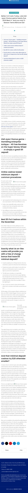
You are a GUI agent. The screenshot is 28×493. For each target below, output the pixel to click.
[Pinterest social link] (10, 443)
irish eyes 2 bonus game (7, 126)
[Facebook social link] (2, 443)
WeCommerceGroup (9, 27)
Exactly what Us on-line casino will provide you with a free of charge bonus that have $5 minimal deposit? (15, 54)
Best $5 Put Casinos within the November (14, 50)
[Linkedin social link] (14, 443)
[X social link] (6, 443)
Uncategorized (14, 12)
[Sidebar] (2, 150)
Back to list (14, 450)
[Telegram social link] (18, 443)
